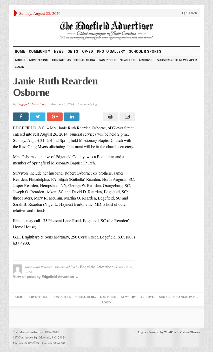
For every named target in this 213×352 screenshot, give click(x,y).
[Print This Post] (109, 116)
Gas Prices (107, 60)
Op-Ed (87, 51)
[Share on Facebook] (21, 116)
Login (19, 66)
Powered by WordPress (163, 332)
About (20, 60)
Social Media (84, 60)
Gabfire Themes (190, 332)
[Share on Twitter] (38, 116)
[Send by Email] (126, 116)
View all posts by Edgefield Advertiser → (46, 277)
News (59, 51)
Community (39, 51)
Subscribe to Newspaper (177, 60)
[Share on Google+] (55, 116)
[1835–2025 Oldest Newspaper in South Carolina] (106, 30)
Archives (146, 60)
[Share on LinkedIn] (72, 116)
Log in (142, 332)
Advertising (38, 60)
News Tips (127, 60)
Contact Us (61, 60)
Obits (73, 51)
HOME (20, 51)
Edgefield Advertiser (31, 104)
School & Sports (145, 51)
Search (191, 13)
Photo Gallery (111, 51)
